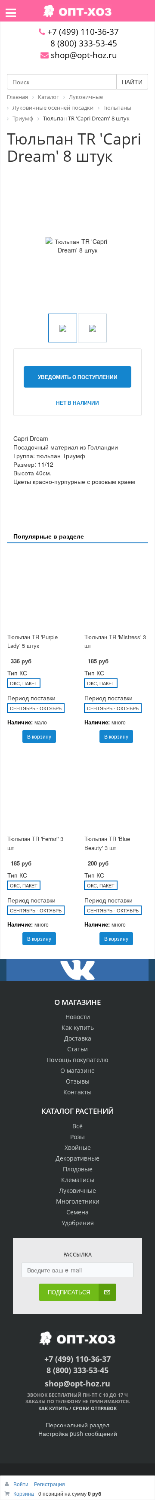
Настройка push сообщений (77, 1433)
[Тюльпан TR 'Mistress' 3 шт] (116, 589)
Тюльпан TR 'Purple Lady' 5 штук (32, 641)
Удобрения (78, 1223)
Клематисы (77, 1180)
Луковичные (77, 1190)
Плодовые (78, 1169)
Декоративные (77, 1158)
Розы (77, 1137)
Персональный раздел (77, 1424)
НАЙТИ (132, 81)
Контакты (77, 1092)
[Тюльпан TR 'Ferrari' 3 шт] (39, 791)
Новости (77, 1017)
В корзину (39, 736)
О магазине (77, 1070)
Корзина (23, 1493)
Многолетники (77, 1201)
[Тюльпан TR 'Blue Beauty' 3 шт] (116, 791)
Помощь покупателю (77, 1060)
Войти (21, 1484)
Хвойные (78, 1147)
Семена (77, 1212)
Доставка (77, 1038)
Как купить (78, 1027)
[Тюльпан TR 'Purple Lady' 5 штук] (39, 589)
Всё (77, 1126)
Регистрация (49, 1484)
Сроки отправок (95, 1408)
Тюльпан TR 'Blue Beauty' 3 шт (107, 843)
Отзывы (78, 1081)
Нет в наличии (77, 403)
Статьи (77, 1049)
